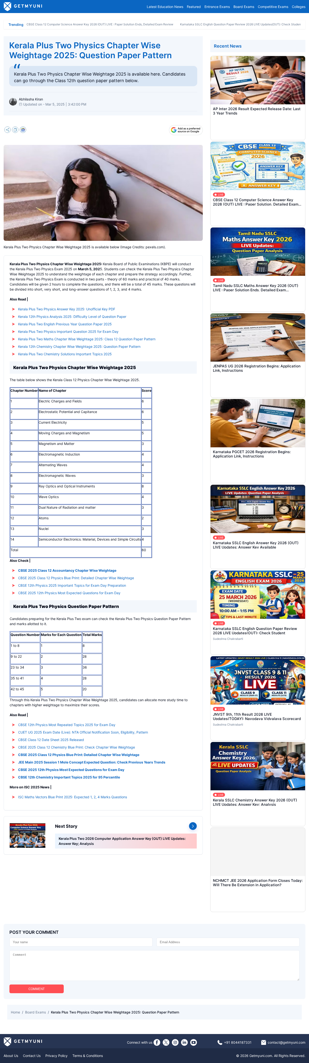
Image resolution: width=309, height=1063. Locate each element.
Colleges (298, 7)
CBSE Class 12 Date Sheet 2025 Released (51, 740)
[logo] (23, 6)
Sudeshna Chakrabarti (228, 639)
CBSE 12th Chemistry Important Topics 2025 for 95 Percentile (69, 777)
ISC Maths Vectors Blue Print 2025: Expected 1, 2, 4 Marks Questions (72, 797)
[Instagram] (175, 1042)
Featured (194, 7)
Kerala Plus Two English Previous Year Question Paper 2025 (65, 324)
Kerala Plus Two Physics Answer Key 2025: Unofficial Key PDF (66, 309)
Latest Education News (165, 7)
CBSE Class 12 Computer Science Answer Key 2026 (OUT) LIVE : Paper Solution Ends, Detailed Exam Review (100, 24)
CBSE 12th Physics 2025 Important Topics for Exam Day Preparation (72, 585)
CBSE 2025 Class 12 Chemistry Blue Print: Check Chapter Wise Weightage (76, 747)
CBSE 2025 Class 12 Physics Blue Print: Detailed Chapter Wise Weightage (76, 578)
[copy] (15, 130)
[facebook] (157, 1042)
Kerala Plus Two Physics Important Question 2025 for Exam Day (68, 331)
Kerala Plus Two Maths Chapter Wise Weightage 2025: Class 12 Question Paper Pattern (86, 339)
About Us (11, 1056)
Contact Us (32, 1056)
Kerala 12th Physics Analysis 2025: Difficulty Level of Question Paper (72, 316)
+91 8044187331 (238, 1042)
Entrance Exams (217, 7)
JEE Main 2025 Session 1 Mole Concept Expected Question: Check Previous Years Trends (91, 762)
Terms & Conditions (87, 1056)
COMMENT (36, 989)
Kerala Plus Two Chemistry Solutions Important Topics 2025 (65, 354)
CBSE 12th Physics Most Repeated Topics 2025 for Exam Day (66, 725)
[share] (7, 130)
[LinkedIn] (184, 1042)
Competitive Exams (273, 7)
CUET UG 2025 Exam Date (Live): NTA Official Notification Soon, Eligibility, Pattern (83, 732)
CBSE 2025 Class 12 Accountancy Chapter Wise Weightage (67, 570)
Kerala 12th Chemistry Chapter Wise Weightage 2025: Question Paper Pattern (79, 346)
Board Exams (243, 7)
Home (15, 1012)
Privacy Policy (56, 1056)
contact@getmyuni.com (286, 1042)
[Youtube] (193, 1042)
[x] (166, 1042)
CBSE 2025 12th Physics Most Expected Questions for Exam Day (69, 593)
